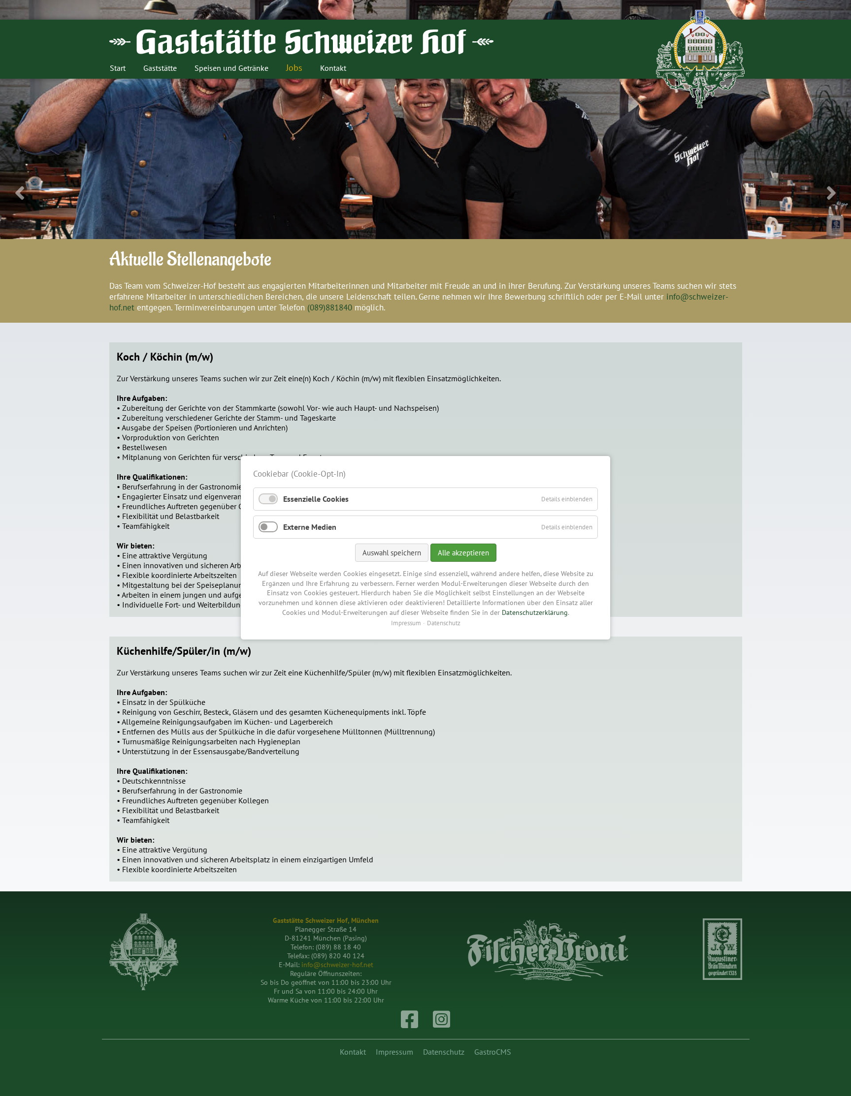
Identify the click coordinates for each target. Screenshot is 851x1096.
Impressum (394, 1052)
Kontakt (333, 68)
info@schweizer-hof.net (337, 964)
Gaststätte (160, 68)
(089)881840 (329, 307)
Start (118, 68)
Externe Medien (309, 527)
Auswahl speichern (391, 553)
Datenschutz (443, 1052)
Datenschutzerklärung (535, 612)
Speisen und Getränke (231, 68)
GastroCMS (492, 1052)
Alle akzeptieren (463, 553)
